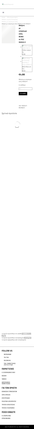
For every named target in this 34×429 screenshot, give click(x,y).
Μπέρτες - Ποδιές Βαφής (11, 285)
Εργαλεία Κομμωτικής (10, 284)
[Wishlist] (29, 4)
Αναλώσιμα (8, 278)
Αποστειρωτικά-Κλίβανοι (23, 312)
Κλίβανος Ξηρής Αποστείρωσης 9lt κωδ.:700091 (24, 322)
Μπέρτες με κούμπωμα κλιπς (10, 21)
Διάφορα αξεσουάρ (23, 133)
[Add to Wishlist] (20, 101)
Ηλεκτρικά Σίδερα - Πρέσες (10, 193)
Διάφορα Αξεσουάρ (23, 134)
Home (3, 17)
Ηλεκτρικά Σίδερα (24, 234)
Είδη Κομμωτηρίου (12, 17)
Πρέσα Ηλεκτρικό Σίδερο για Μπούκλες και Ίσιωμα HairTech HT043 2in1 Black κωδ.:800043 (24, 248)
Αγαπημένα (28, 338)
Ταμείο (4, 336)
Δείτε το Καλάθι (26, 333)
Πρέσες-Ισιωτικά (11, 194)
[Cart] (31, 4)
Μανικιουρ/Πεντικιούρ (24, 314)
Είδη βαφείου (23, 135)
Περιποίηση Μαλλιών (25, 138)
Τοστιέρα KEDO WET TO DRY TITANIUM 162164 (24, 281)
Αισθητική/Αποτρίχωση (23, 310)
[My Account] (26, 4)
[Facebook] (26, 107)
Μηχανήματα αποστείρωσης (24, 316)
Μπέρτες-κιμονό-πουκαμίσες (10, 19)
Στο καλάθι (23, 93)
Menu (3, 12)
